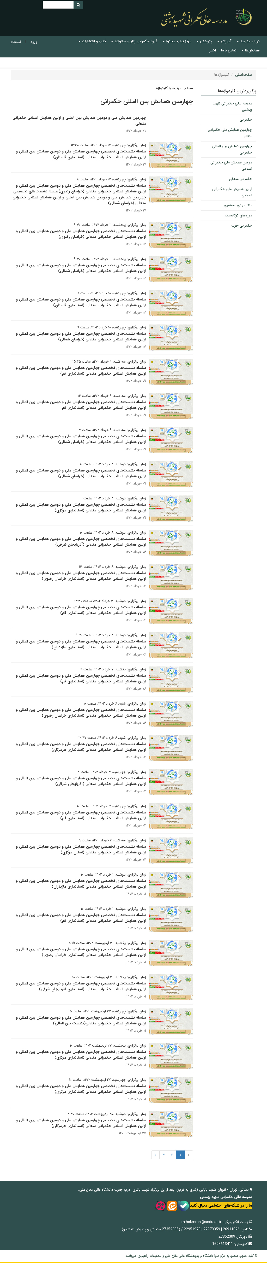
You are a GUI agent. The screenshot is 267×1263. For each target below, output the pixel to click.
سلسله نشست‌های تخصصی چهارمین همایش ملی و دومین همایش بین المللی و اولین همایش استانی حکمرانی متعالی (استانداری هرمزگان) (81, 747)
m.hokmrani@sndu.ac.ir (201, 1222)
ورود (34, 42)
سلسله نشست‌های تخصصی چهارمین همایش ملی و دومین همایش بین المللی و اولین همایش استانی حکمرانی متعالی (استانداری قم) (81, 371)
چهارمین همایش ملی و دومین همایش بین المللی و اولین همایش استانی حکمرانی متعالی (79, 121)
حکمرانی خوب (241, 225)
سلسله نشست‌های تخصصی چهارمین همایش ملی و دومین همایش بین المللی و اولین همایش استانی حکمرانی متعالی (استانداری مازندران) (81, 644)
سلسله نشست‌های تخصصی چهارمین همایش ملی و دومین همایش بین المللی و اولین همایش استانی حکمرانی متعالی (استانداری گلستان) (81, 154)
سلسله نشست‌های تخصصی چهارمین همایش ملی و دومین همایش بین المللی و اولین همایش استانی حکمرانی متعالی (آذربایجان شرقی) (81, 542)
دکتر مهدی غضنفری (238, 205)
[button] (248, 41)
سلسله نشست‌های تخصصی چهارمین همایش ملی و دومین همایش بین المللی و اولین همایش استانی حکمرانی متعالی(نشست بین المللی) (81, 1020)
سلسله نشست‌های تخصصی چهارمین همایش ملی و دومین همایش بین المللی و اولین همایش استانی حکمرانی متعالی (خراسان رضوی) (81, 234)
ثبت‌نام (16, 42)
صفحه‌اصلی (243, 75)
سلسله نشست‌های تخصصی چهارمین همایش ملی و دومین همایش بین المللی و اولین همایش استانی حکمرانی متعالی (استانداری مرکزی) (81, 507)
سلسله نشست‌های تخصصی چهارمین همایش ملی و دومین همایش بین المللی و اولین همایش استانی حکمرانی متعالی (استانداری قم (81, 405)
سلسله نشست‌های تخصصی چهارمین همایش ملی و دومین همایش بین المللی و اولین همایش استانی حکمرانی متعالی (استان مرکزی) (81, 849)
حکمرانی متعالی (240, 179)
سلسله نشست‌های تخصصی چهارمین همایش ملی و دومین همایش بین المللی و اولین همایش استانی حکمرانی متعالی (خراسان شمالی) (81, 268)
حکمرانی (246, 119)
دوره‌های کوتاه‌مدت (238, 215)
